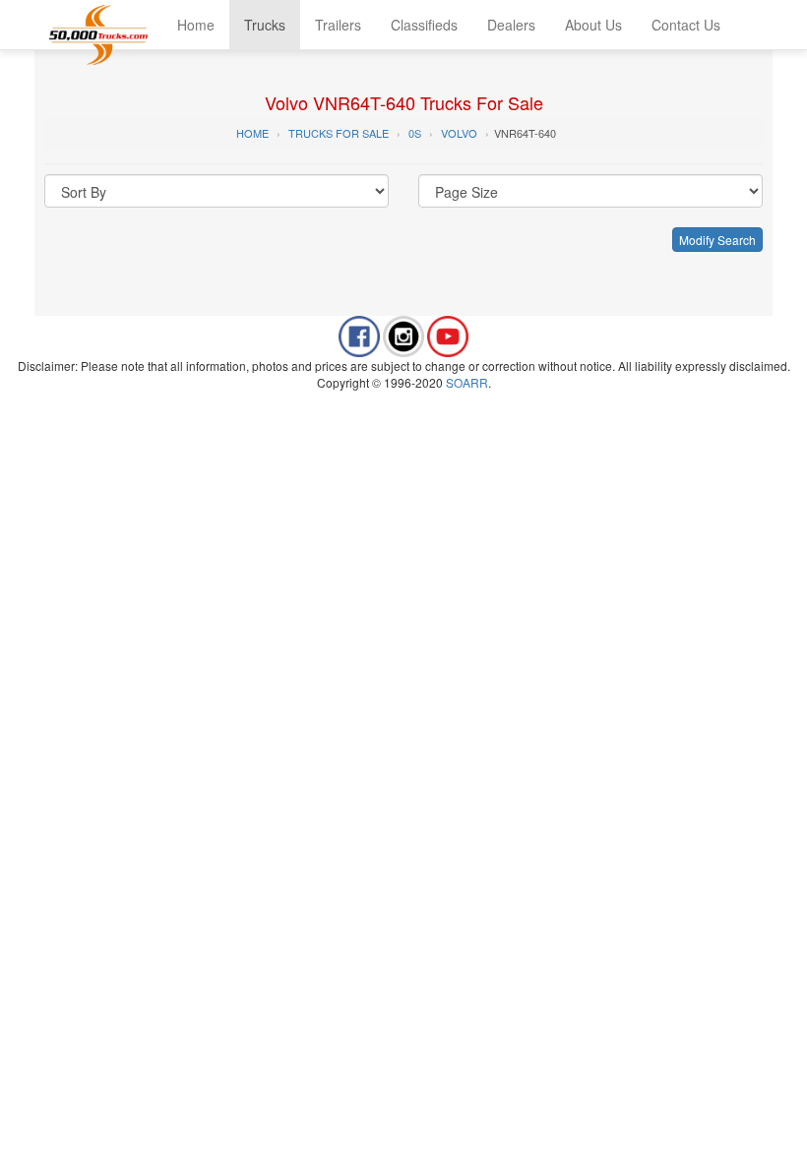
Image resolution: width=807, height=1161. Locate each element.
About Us (593, 24)
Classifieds (424, 24)
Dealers (511, 24)
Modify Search (717, 239)
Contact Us (686, 24)
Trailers (338, 24)
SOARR (467, 382)
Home (196, 24)
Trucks (264, 24)
